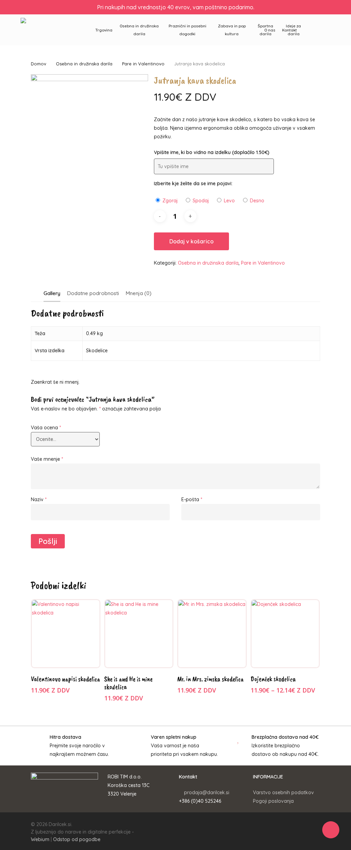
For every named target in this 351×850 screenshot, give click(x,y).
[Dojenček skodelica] (285, 634)
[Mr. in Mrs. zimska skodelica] (212, 634)
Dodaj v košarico (191, 241)
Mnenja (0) (139, 293)
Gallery (52, 293)
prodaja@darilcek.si (206, 792)
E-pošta (191, 499)
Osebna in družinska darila (84, 63)
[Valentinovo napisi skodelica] (65, 634)
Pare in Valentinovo (143, 63)
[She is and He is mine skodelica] (139, 634)
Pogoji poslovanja (273, 801)
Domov (38, 63)
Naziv (39, 499)
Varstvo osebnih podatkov (283, 792)
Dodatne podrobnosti (93, 293)
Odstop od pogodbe (76, 839)
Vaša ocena (46, 427)
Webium (40, 839)
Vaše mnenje (47, 459)
